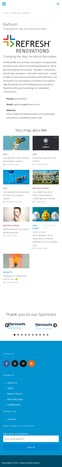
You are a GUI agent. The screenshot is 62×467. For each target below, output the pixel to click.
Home (6, 13)
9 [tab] (44, 335)
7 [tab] (36, 335)
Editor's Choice (41, 188)
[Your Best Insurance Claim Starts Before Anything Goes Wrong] (46, 177)
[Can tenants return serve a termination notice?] (16, 143)
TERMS (10, 388)
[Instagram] (23, 363)
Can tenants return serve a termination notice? (16, 159)
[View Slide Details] (17, 326)
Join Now (11, 419)
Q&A (5, 154)
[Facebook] (6, 363)
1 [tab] (14, 335)
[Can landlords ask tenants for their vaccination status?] (16, 177)
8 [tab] (40, 335)
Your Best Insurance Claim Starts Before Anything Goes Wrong (44, 195)
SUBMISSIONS (14, 404)
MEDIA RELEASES (15, 399)
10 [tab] (47, 335)
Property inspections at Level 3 (44, 159)
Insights (7, 272)
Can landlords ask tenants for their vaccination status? (16, 195)
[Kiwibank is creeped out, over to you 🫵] (16, 260)
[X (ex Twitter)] (14, 363)
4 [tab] (25, 335)
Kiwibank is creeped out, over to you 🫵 (15, 277)
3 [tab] (22, 335)
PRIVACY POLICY (15, 393)
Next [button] (54, 325)
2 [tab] (18, 335)
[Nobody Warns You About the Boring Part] (16, 214)
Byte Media (34, 462)
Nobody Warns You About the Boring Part (16, 231)
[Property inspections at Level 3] (46, 142)
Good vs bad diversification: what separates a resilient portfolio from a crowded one (45, 238)
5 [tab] (29, 335)
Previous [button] (7, 325)
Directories (16, 13)
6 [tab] (33, 335)
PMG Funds (36, 227)
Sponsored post (49, 227)
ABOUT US (12, 382)
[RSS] (31, 363)
